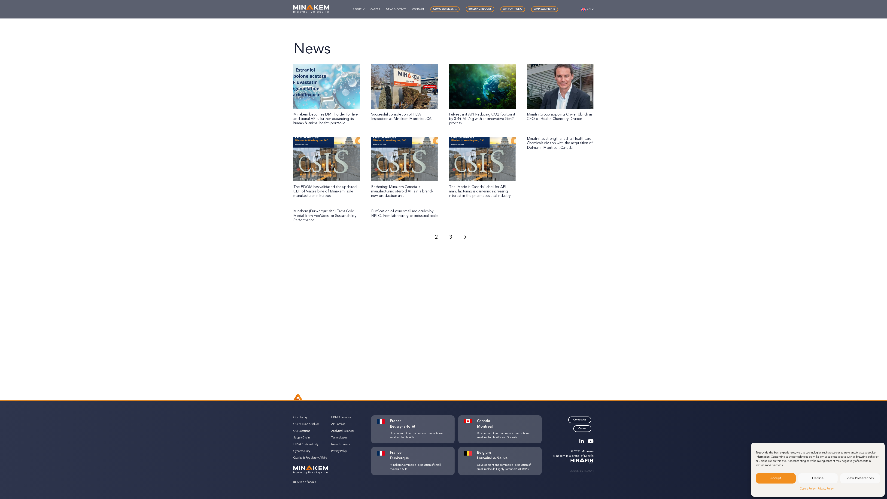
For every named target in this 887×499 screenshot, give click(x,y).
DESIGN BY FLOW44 (582, 471)
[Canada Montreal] (470, 421)
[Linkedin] (581, 441)
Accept (775, 478)
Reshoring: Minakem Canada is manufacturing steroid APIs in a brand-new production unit (402, 191)
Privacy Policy (826, 488)
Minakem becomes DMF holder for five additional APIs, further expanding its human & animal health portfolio (325, 119)
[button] (364, 9)
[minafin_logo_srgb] (573, 461)
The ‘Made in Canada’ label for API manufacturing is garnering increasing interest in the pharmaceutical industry (480, 191)
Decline (818, 478)
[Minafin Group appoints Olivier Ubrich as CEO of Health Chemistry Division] (560, 86)
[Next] (465, 237)
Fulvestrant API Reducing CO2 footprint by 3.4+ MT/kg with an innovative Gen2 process (482, 119)
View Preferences (860, 478)
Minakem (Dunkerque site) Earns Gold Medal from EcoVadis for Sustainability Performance (324, 216)
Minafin (589, 455)
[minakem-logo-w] (311, 9)
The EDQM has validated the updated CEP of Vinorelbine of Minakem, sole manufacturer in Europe (325, 191)
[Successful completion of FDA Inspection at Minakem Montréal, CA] (404, 86)
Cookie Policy (808, 488)
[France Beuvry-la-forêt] (383, 421)
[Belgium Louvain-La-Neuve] (470, 453)
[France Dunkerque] (383, 453)
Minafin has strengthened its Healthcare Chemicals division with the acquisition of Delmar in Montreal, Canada (560, 143)
